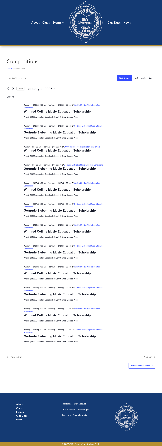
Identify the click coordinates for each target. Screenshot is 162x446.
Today (20, 88)
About (35, 22)
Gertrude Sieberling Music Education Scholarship (60, 132)
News (127, 22)
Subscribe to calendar (140, 365)
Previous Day (16, 356)
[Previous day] (8, 88)
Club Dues (114, 22)
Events (57, 22)
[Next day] (13, 88)
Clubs (46, 22)
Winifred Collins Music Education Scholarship (57, 111)
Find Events (124, 78)
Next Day (148, 356)
